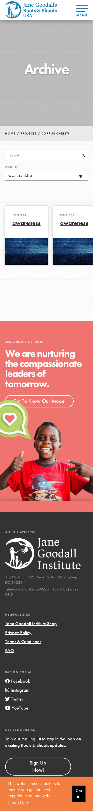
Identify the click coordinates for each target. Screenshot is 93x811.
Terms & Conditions (23, 641)
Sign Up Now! (38, 766)
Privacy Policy (18, 632)
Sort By (12, 167)
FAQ (9, 650)
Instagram (20, 690)
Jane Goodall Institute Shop (31, 623)
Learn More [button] (18, 803)
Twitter (17, 699)
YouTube (20, 708)
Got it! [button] (79, 794)
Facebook (20, 681)
